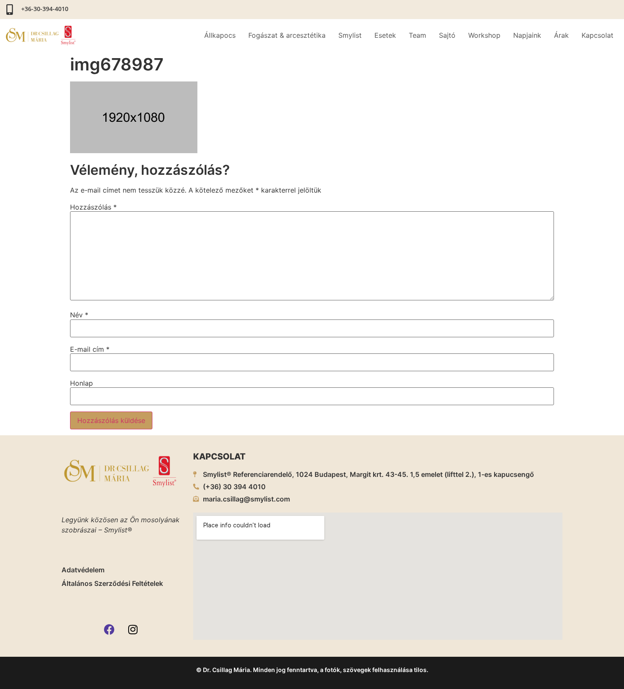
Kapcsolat (597, 35)
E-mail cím (90, 349)
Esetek (385, 35)
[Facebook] (109, 629)
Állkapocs (220, 35)
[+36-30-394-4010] (9, 9)
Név (79, 314)
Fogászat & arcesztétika (287, 35)
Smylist (350, 35)
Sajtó (447, 35)
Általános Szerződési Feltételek (112, 583)
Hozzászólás (93, 207)
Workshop (484, 35)
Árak (561, 35)
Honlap (81, 383)
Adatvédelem (83, 570)
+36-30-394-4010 (44, 9)
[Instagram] (132, 629)
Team (417, 35)
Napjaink (527, 35)
